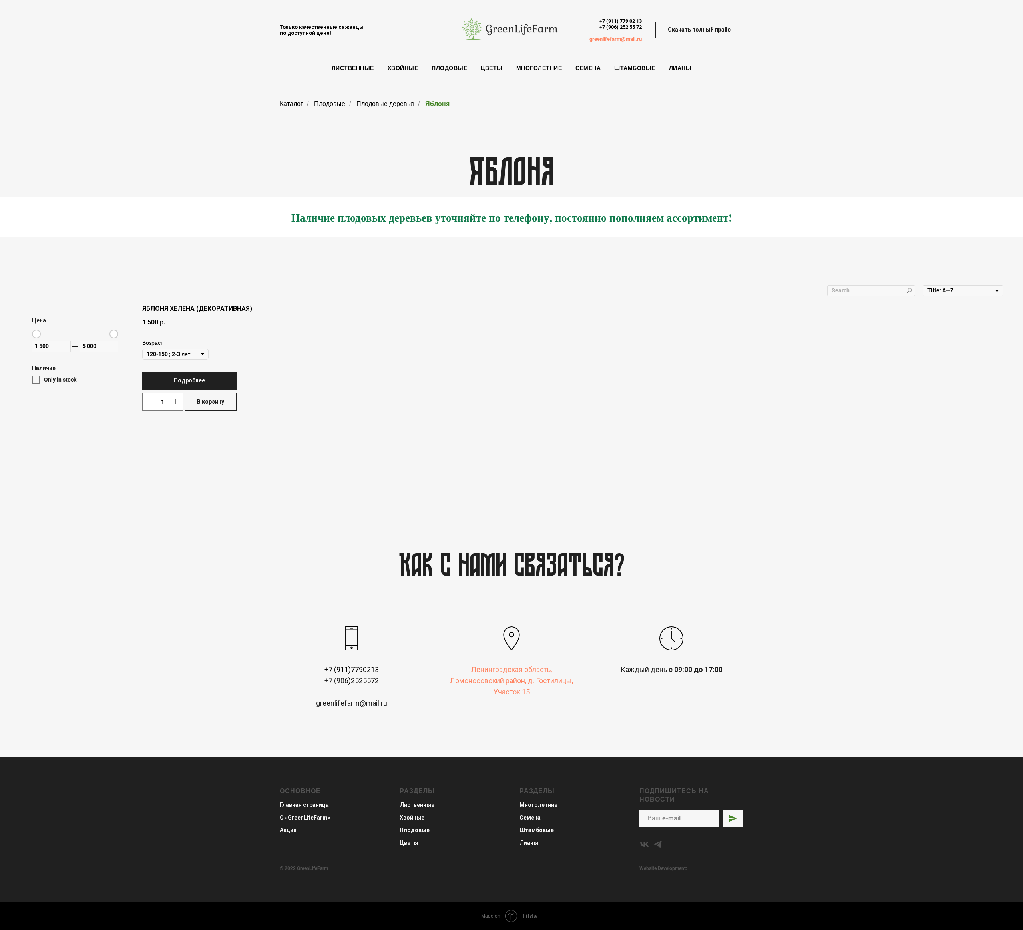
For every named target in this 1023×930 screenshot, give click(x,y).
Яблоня (437, 104)
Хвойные (403, 68)
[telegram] (658, 844)
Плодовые (449, 68)
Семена (588, 68)
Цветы (492, 68)
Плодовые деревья (385, 104)
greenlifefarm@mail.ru (615, 39)
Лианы (680, 68)
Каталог (291, 104)
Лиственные (353, 68)
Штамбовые (634, 68)
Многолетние (539, 68)
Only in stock (60, 379)
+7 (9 (605, 27)
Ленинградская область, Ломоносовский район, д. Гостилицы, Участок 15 (511, 680)
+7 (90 (334, 680)
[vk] (644, 844)
